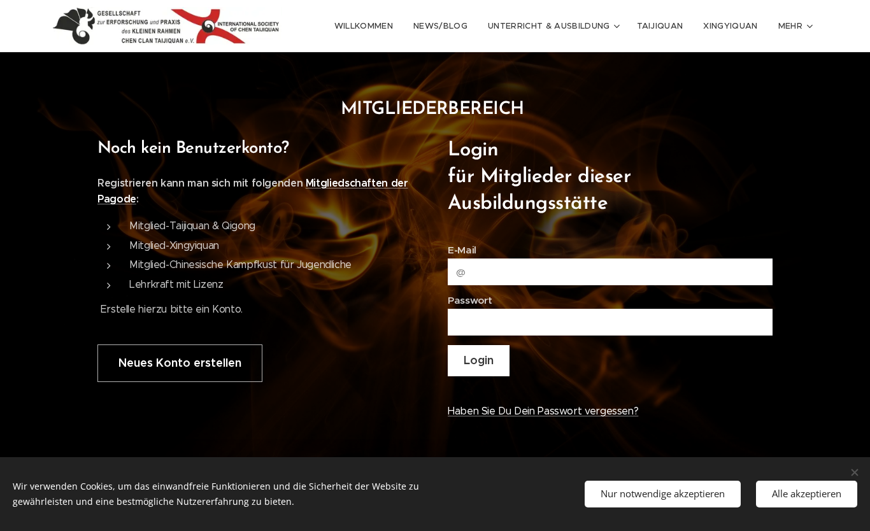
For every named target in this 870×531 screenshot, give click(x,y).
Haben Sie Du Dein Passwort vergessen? (543, 411)
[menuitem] (367, 26)
